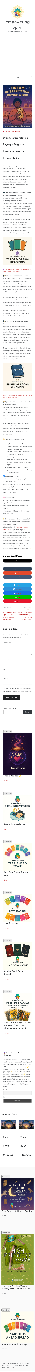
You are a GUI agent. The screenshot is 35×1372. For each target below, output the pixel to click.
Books (9, 1365)
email (18, 577)
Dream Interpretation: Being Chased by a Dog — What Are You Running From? (25, 615)
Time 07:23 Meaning (8, 1146)
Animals (7, 131)
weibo (18, 601)
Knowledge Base (12, 1363)
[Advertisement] (17, 55)
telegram (18, 585)
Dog (12, 131)
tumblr (19, 569)
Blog (3, 1365)
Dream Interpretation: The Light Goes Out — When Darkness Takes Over (9, 615)
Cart (13, 1367)
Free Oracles (24, 1363)
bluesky (18, 593)
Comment (7, 643)
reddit (18, 573)
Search (27, 712)
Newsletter (5, 1367)
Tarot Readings (18, 1365)
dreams (17, 131)
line (19, 597)
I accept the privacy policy (14, 1097)
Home (3, 1363)
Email (5, 669)
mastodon (19, 589)
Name (5, 660)
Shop (27, 1365)
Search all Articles (10, 708)
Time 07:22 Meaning (25, 1146)
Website (6, 679)
